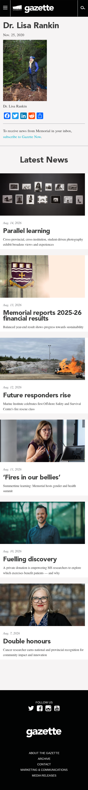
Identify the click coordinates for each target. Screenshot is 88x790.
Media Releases (44, 775)
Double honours (27, 641)
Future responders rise (37, 395)
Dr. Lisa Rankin (31, 25)
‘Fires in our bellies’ (31, 477)
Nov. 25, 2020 (13, 34)
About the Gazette (44, 753)
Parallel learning (26, 231)
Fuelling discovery (30, 559)
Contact (44, 764)
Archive (44, 758)
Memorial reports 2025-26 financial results (42, 315)
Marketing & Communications (44, 769)
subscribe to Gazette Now (22, 136)
